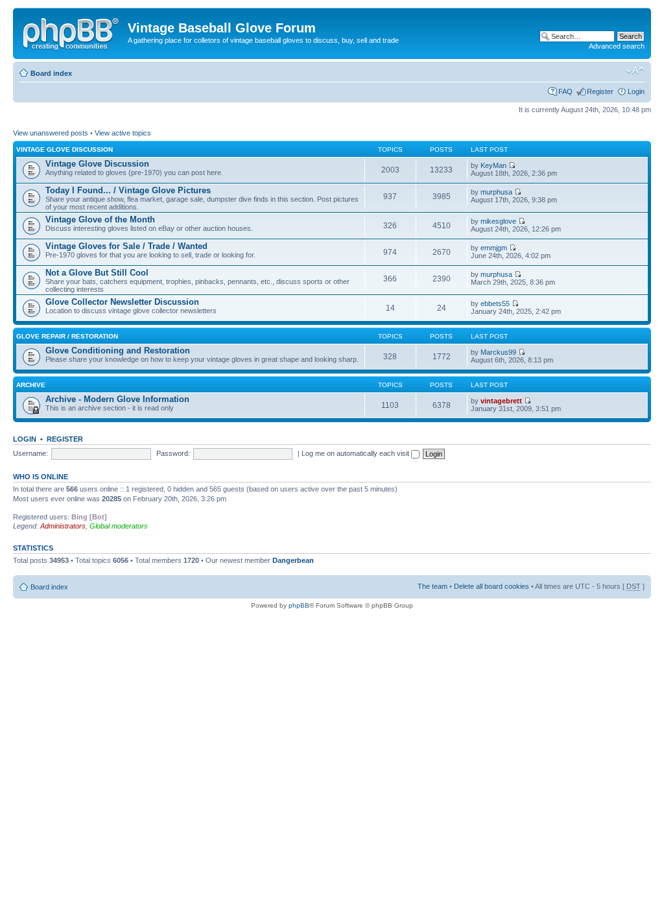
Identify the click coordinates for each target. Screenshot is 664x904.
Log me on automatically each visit (356, 453)
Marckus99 (498, 352)
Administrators (63, 526)
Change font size (635, 71)
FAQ (565, 91)
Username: (30, 453)
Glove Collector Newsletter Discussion (122, 302)
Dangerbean (293, 560)
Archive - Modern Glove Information (117, 399)
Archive (30, 384)
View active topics (123, 133)
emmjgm (493, 248)
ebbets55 (495, 303)
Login (636, 91)
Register (600, 91)
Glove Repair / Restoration (67, 336)
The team (432, 586)
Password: (173, 453)
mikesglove (498, 221)
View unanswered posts (50, 133)
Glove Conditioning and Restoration (117, 350)
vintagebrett (501, 401)
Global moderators (118, 526)
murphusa (496, 192)
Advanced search (617, 46)
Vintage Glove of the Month (100, 219)
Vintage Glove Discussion (64, 149)
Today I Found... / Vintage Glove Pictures (128, 190)
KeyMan (493, 165)
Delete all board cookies (491, 586)
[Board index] (72, 32)
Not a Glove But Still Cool (96, 273)
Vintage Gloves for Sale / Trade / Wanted (126, 246)
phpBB (299, 605)
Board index (51, 73)
